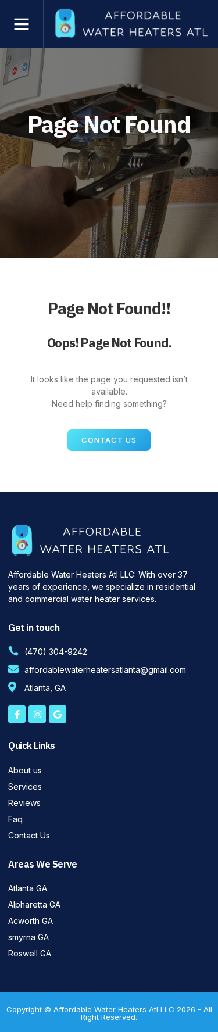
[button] (21, 24)
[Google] (57, 714)
